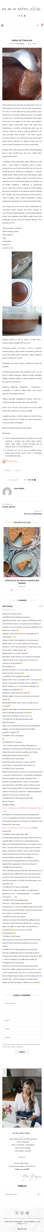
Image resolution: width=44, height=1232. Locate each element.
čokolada (7, 470)
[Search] (37, 25)
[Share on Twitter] (30, 480)
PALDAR (24, 1223)
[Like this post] (25, 480)
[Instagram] (22, 16)
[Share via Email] (35, 480)
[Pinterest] (24, 16)
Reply (41, 606)
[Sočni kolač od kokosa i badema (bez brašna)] (22, 552)
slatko (17, 470)
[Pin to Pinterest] (32, 480)
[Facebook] (19, 16)
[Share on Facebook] (27, 480)
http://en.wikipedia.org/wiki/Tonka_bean (17, 828)
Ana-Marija (20, 43)
